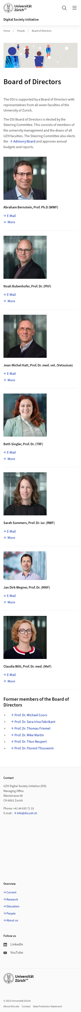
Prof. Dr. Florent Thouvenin (34, 748)
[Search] (64, 8)
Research (12, 899)
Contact (26, 1006)
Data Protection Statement (47, 1006)
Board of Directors (41, 31)
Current (11, 892)
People (21, 31)
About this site (11, 1006)
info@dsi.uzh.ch (27, 813)
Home (6, 31)
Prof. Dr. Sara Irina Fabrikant (34, 721)
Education (12, 906)
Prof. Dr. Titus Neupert (30, 741)
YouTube (16, 952)
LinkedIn (16, 944)
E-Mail (11, 216)
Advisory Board (24, 141)
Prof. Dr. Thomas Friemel (32, 728)
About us (12, 920)
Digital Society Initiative (21, 19)
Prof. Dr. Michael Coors (30, 715)
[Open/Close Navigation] (74, 8)
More (11, 222)
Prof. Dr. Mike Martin (29, 735)
